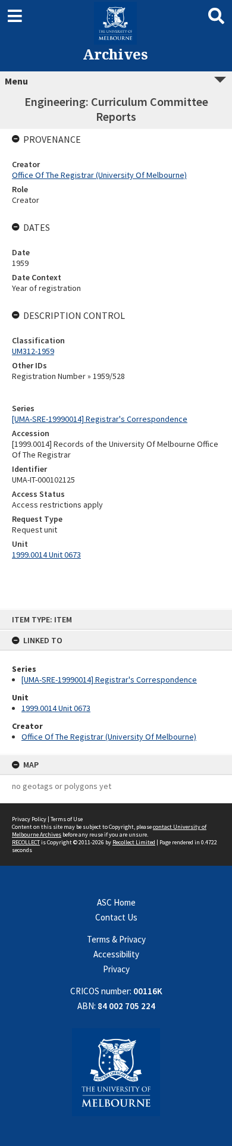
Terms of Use (67, 819)
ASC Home (116, 902)
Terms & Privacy (116, 939)
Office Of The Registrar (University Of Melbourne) (108, 736)
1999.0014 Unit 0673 (55, 708)
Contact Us (116, 917)
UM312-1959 (33, 351)
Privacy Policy (29, 819)
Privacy (116, 969)
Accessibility (116, 954)
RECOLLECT (26, 842)
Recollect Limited (133, 842)
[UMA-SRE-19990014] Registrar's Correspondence (109, 679)
